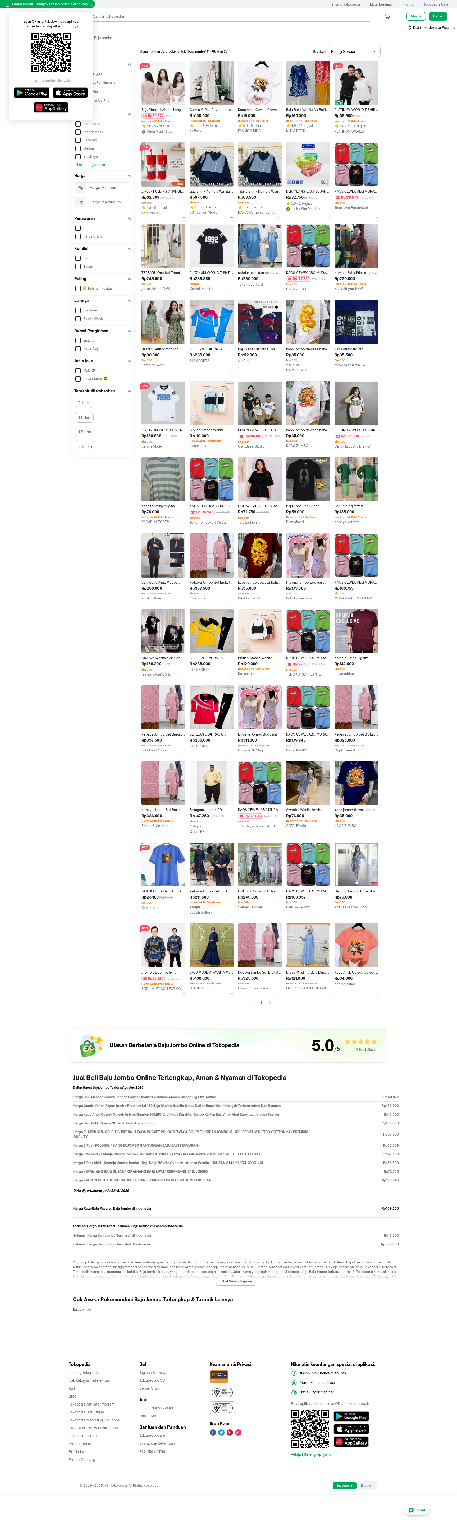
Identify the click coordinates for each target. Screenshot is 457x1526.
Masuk (416, 16)
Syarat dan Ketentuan (157, 1443)
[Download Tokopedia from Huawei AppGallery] (351, 1441)
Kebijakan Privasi (152, 1451)
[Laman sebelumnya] (252, 1003)
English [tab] (366, 1485)
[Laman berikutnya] (278, 1003)
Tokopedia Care (436, 4)
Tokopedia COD (152, 1380)
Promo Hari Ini (80, 1444)
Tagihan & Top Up (153, 1372)
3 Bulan (85, 446)
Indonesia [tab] (344, 1485)
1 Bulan (84, 432)
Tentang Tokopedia (345, 4)
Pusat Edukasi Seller (156, 1408)
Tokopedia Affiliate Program (92, 1404)
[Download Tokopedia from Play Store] (351, 1416)
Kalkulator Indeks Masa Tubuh (93, 1428)
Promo (408, 4)
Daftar (438, 16)
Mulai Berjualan (381, 4)
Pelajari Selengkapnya (309, 1455)
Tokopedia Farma (83, 1436)
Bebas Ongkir (150, 1388)
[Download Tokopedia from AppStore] (351, 1429)
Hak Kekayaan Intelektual (89, 1380)
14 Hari (84, 417)
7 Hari (83, 403)
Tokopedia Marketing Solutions (94, 1420)
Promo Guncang (82, 1460)
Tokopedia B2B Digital (87, 1412)
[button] (432, 27)
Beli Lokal (77, 1452)
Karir (72, 1388)
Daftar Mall (148, 1416)
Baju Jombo (82, 1309)
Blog (72, 1396)
